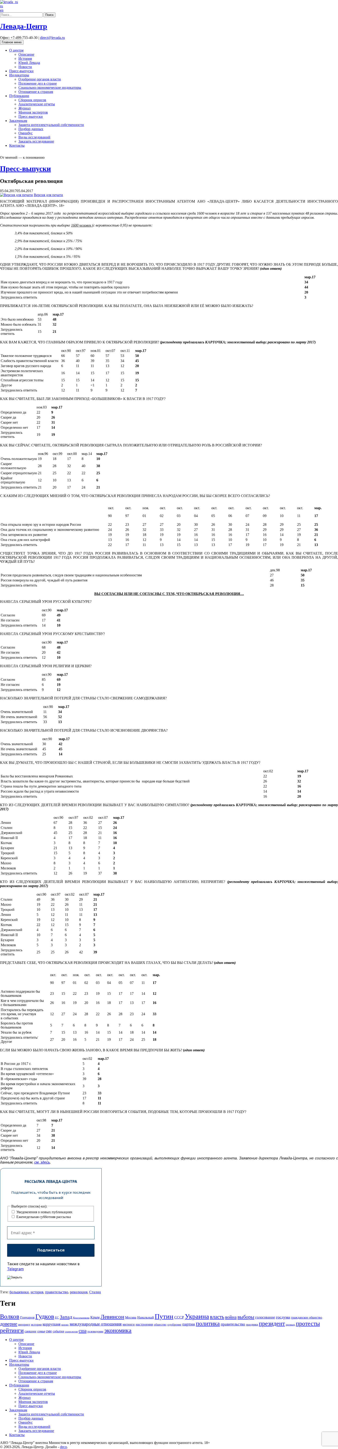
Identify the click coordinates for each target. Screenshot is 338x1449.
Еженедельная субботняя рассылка (43, 1217)
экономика (118, 1330)
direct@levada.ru (52, 38)
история (37, 1292)
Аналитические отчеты (36, 104)
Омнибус (25, 133)
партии (188, 1324)
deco (63, 1447)
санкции (30, 1331)
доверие (8, 1324)
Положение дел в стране (37, 83)
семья (41, 1331)
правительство (56, 1292)
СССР (179, 1317)
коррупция (51, 1324)
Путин (164, 1316)
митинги (129, 1324)
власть (217, 1317)
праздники (252, 1324)
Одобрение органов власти (39, 79)
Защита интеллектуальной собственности (51, 125)
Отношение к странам (35, 92)
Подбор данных (30, 129)
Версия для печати (48, 195)
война (231, 1317)
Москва (130, 1317)
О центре (16, 50)
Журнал (24, 108)
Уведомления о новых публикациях (43, 1212)
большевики (19, 1292)
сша (82, 1330)
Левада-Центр (23, 26)
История (25, 58)
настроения (144, 1324)
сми (49, 1331)
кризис (65, 1324)
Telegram (15, 1268)
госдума (283, 1317)
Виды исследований (34, 137)
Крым (95, 1317)
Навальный (145, 1317)
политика (208, 1323)
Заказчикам (18, 121)
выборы (246, 1317)
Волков (9, 1316)
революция (78, 1292)
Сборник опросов (32, 100)
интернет (24, 1324)
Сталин (95, 1292)
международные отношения (96, 1324)
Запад (66, 1317)
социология (71, 1331)
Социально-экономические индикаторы (49, 87)
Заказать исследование (36, 141)
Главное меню (12, 42)
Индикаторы (19, 75)
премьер (290, 1324)
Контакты (17, 145)
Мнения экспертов (33, 112)
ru (1, 6)
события (58, 1331)
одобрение (174, 1324)
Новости (25, 67)
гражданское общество (306, 1317)
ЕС (57, 1317)
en (1, 10)
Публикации (19, 96)
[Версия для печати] (16, 195)
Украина (197, 1316)
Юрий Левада (29, 63)
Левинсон (112, 1317)
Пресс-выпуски (21, 71)
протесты (308, 1323)
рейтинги (12, 1330)
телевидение (95, 1331)
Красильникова (81, 1317)
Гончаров (27, 1317)
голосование (265, 1317)
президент (272, 1323)
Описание (26, 54)
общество (160, 1324)
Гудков (44, 1316)
